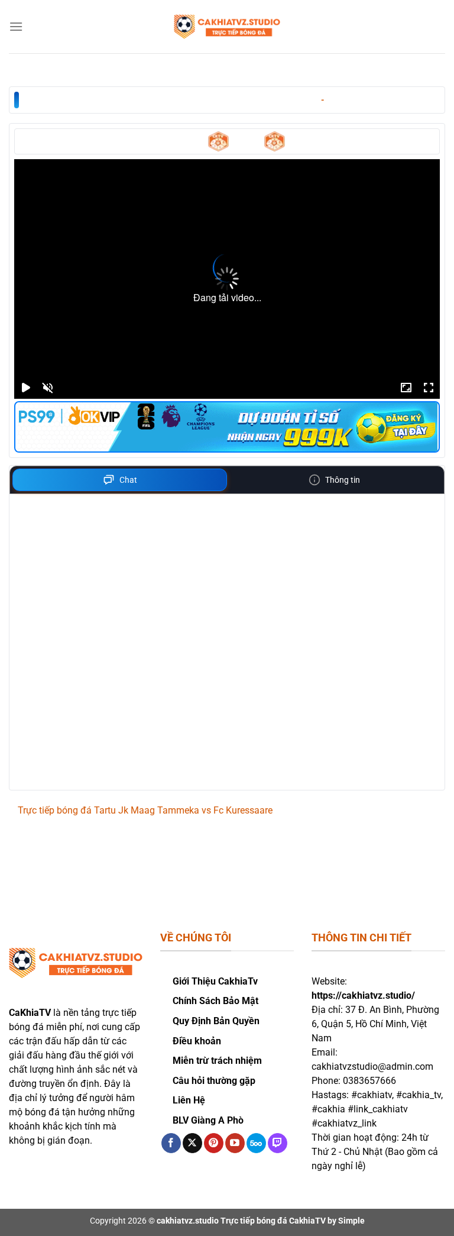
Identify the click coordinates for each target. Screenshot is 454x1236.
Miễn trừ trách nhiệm (217, 1060)
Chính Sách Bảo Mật (215, 1000)
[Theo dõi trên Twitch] (277, 1143)
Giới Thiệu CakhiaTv (215, 981)
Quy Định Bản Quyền (216, 1021)
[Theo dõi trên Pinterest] (213, 1143)
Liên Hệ (189, 1100)
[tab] (119, 480)
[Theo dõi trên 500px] (256, 1143)
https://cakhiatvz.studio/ (363, 995)
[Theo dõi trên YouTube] (235, 1143)
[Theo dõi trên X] (192, 1143)
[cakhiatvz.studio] (227, 26)
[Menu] (16, 26)
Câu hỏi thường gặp (214, 1080)
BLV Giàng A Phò (208, 1120)
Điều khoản (197, 1041)
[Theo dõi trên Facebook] (171, 1143)
